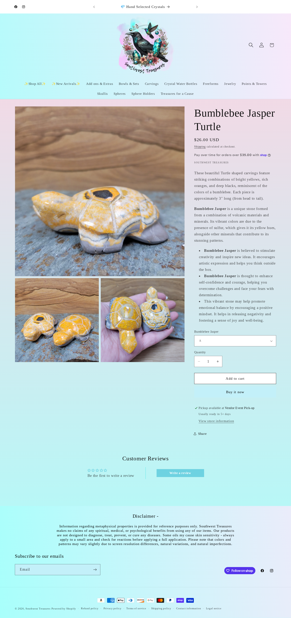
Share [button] (202, 434)
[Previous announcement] (94, 6)
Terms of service (136, 608)
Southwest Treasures (38, 608)
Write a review (180, 473)
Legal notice (214, 608)
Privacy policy (113, 608)
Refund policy (90, 608)
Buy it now (235, 392)
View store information (216, 421)
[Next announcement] (197, 6)
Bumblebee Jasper (206, 331)
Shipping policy (161, 608)
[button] (251, 45)
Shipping (200, 146)
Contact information (188, 608)
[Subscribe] (95, 569)
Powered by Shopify (63, 608)
